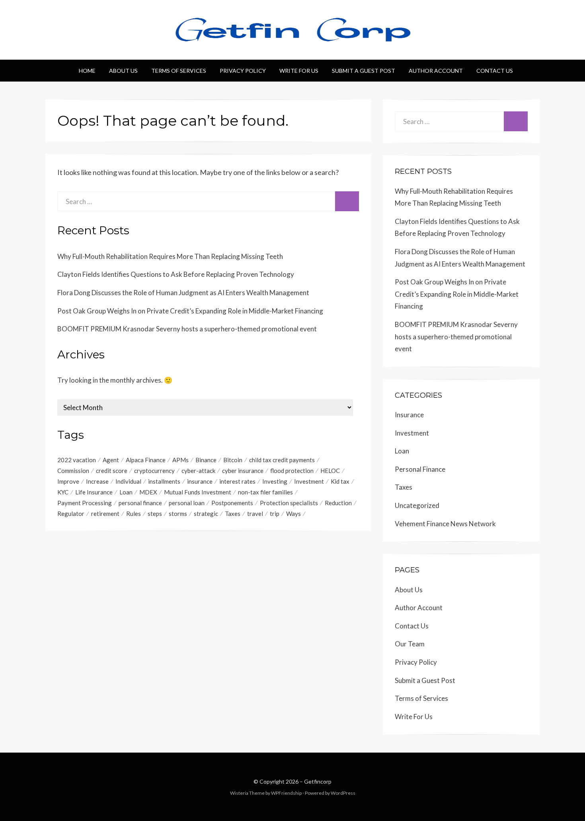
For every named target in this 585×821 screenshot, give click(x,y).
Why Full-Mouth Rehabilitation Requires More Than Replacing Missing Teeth (170, 256)
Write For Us (298, 70)
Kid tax (340, 481)
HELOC (330, 470)
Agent (111, 459)
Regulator (70, 513)
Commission (73, 470)
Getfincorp (318, 781)
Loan (126, 492)
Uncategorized (417, 505)
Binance (205, 459)
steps (155, 513)
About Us (123, 70)
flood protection (292, 470)
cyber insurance (242, 470)
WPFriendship (286, 793)
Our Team (410, 644)
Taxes (232, 513)
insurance (200, 481)
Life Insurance (94, 492)
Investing (274, 481)
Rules (133, 513)
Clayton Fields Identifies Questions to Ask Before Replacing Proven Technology (175, 274)
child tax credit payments (282, 459)
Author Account (436, 70)
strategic (206, 513)
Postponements (232, 502)
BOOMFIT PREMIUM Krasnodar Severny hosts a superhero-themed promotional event (187, 329)
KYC (62, 492)
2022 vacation (76, 459)
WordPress (343, 793)
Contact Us (494, 70)
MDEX (148, 492)
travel (255, 513)
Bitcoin (232, 459)
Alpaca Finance (146, 459)
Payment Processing (84, 502)
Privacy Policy (243, 70)
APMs (180, 459)
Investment (309, 481)
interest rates (237, 481)
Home (87, 70)
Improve (68, 481)
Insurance (409, 414)
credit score (111, 470)
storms (178, 513)
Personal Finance (420, 469)
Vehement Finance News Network (445, 523)
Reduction (338, 502)
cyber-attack (198, 470)
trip (274, 513)
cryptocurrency (154, 470)
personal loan (187, 502)
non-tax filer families (265, 492)
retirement (105, 513)
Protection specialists (289, 502)
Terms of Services (178, 70)
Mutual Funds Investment (197, 492)
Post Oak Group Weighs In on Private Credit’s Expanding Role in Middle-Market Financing (190, 311)
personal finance (140, 502)
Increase (97, 481)
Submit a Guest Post (363, 70)
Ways (293, 513)
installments (164, 481)
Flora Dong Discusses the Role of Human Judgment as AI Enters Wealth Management (183, 292)
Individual (128, 481)
